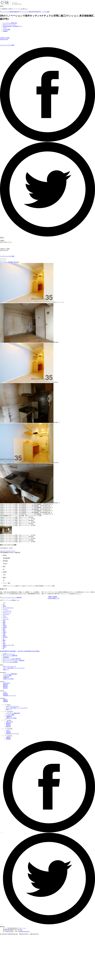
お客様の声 (6, 677)
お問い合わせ (6, 683)
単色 (4, 620)
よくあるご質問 (7, 675)
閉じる (2, 237)
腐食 (4, 640)
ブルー (5, 616)
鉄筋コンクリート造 (8, 645)
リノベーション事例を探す (10, 674)
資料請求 (16, 11)
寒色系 (5, 627)
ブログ (5, 692)
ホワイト (5, 617)
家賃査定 (5, 686)
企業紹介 (5, 699)
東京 (4, 630)
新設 (4, 629)
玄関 (4, 635)
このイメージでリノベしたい (7, 551)
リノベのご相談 (45, 11)
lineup (8, 704)
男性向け (5, 637)
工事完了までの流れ (8, 678)
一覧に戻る (20, 651)
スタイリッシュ (7, 612)
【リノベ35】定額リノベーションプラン (14, 668)
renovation (10, 711)
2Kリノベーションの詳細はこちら (10, 600)
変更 (4, 624)
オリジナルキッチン (8, 607)
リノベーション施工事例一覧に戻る (9, 262)
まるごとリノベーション (9, 666)
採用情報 (5, 701)
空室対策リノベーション (9, 695)
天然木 (5, 625)
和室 (4, 622)
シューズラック (7, 611)
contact (9, 720)
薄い (4, 642)
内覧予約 (38, 11)
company (9, 735)
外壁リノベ (6, 669)
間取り (5, 646)
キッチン (5, 609)
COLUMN (9, 729)
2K (3, 604)
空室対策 (5, 694)
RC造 (4, 606)
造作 (4, 643)
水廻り (5, 632)
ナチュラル (6, 614)
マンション (6, 619)
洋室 (4, 633)
